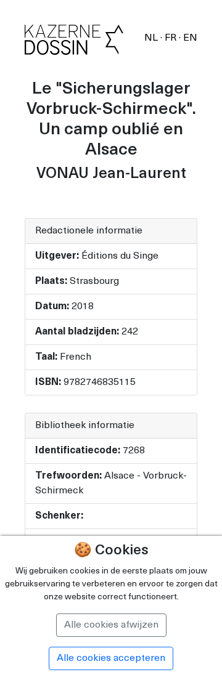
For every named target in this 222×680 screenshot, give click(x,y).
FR (172, 38)
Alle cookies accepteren (111, 658)
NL (152, 38)
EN (190, 38)
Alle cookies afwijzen (111, 625)
